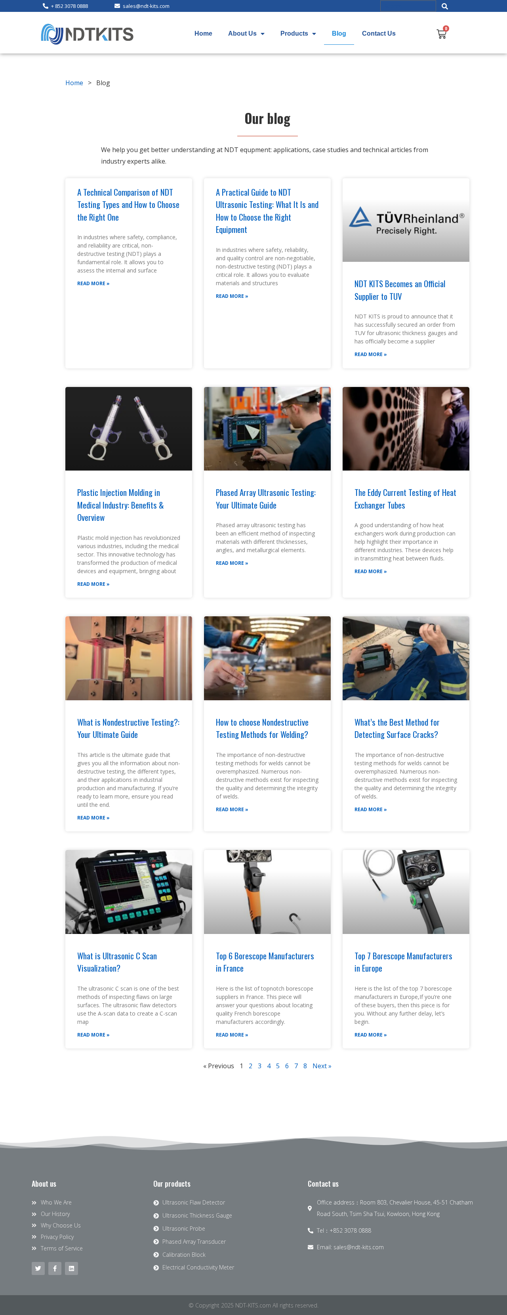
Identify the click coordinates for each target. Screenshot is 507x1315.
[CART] (441, 33)
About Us (242, 33)
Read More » (93, 283)
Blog (339, 33)
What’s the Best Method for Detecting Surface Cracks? (397, 728)
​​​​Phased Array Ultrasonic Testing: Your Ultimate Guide (266, 498)
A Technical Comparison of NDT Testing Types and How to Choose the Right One (128, 204)
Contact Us (379, 33)
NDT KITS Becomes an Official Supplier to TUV (400, 289)
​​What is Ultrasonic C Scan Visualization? (117, 961)
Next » (322, 1066)
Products (294, 33)
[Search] (445, 5)
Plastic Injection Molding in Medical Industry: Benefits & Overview (120, 504)
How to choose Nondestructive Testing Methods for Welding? (262, 728)
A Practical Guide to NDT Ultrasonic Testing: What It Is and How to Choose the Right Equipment (267, 211)
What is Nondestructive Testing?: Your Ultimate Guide (128, 728)
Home (203, 33)
